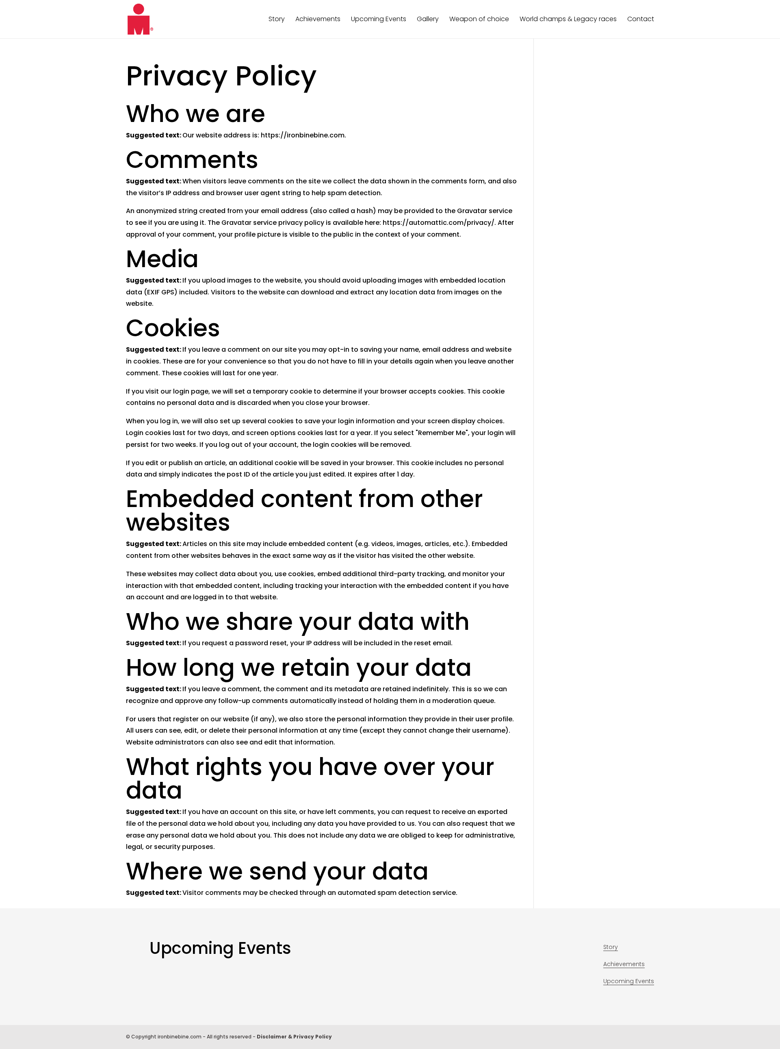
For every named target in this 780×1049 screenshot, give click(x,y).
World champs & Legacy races (568, 20)
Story (277, 20)
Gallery (428, 20)
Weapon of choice (479, 20)
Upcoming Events (378, 20)
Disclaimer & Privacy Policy (294, 1036)
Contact (640, 20)
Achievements (317, 20)
